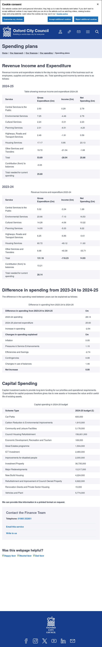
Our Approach (16, 52)
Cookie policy (62, 14)
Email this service (15, 526)
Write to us (11, 533)
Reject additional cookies (86, 19)
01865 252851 (25, 518)
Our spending (46, 52)
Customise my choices (13, 19)
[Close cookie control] (98, 4)
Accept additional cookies (60, 19)
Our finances (32, 52)
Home (5, 52)
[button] (9, 555)
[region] (51, 135)
